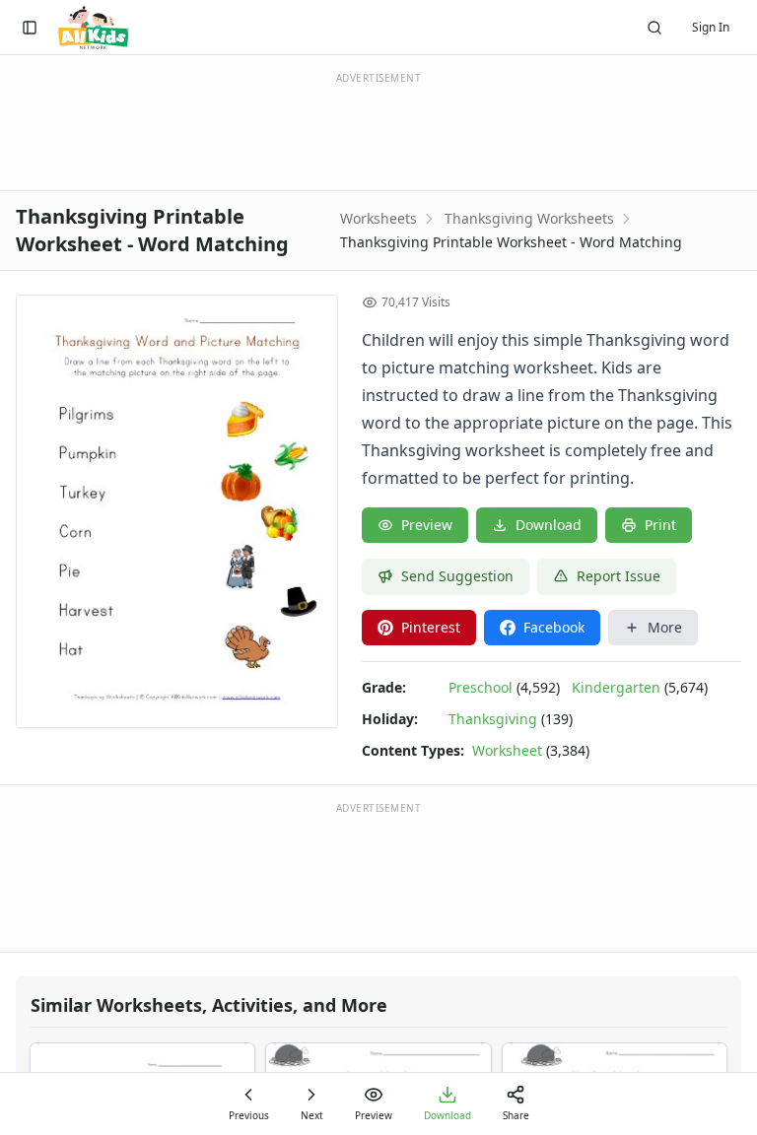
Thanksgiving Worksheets (529, 218)
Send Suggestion (457, 576)
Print (660, 524)
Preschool (480, 687)
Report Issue (618, 576)
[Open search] (654, 27)
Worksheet (507, 750)
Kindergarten (616, 687)
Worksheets (378, 218)
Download (549, 524)
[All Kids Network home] (93, 27)
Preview (426, 524)
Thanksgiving (492, 718)
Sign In (710, 27)
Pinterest (430, 627)
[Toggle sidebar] (29, 27)
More (665, 627)
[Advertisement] (378, 876)
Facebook (554, 627)
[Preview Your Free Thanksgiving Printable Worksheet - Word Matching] (177, 511)
